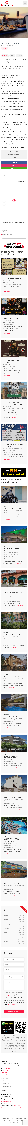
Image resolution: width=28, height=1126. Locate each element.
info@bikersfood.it (6, 1101)
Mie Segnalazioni (7, 1081)
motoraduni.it (6, 1068)
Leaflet (4, 222)
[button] (4, 201)
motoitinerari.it (6, 1072)
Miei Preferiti (5, 1083)
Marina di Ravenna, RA (9, 45)
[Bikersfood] (7, 3)
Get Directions (20, 181)
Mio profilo (5, 1078)
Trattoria (4, 48)
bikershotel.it (5, 1070)
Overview (5, 55)
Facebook (14, 162)
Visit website (15, 157)
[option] (14, 22)
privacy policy (12, 1004)
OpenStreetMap (15, 222)
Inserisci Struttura (7, 1086)
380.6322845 (17, 1105)
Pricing (12, 55)
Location (19, 55)
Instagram (14, 165)
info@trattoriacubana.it (14, 154)
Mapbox (9, 222)
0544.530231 (14, 151)
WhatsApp (14, 168)
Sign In (21, 3)
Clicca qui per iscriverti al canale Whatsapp (13, 1108)
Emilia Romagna (7, 234)
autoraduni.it (5, 1075)
